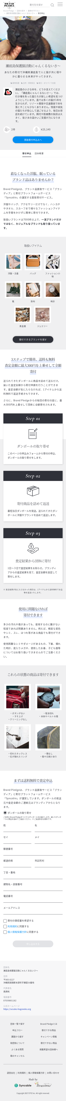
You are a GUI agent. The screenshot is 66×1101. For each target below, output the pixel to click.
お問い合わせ (53, 1072)
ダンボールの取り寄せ (19, 812)
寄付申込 (26, 153)
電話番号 (8, 896)
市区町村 (39, 860)
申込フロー (17, 1030)
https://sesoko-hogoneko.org (17, 1009)
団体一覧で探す (17, 1023)
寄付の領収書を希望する (21, 920)
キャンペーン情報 (49, 1036)
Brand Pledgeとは (48, 1023)
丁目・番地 (9, 872)
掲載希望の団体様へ (49, 1049)
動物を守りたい (34, 10)
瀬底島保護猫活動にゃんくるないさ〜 (20, 13)
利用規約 (12, 926)
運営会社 (11, 1072)
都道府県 (8, 860)
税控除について (17, 1043)
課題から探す (17, 1036)
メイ (37, 837)
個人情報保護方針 (17, 931)
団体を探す (21, 10)
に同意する (18, 926)
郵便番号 (8, 848)
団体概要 (39, 153)
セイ (5, 837)
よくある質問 (17, 1049)
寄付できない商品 (49, 1043)
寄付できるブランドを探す (33, 339)
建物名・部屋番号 (12, 884)
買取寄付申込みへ (33, 139)
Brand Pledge (8, 10)
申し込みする (33, 943)
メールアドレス (11, 907)
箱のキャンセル (17, 1055)
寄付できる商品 (49, 1030)
